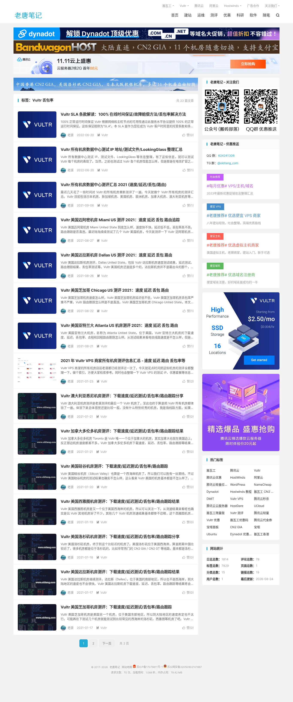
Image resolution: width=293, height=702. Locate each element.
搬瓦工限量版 (216, 513)
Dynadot (213, 491)
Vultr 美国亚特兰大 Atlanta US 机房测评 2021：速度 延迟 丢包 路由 (119, 325)
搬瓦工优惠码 (239, 520)
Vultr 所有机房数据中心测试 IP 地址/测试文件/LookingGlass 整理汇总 (122, 149)
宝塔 (257, 527)
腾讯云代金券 (263, 520)
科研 (240, 15)
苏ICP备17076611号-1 (149, 667)
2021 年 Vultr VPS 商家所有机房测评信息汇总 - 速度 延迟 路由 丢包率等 (123, 360)
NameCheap (263, 484)
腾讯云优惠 (214, 477)
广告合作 (253, 6)
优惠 (227, 15)
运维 (201, 15)
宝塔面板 (213, 527)
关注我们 (271, 6)
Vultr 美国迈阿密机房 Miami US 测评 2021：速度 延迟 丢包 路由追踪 (120, 220)
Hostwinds (231, 6)
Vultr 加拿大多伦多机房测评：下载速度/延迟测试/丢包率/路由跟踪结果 (122, 431)
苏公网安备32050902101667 (184, 667)
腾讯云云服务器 (217, 506)
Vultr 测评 (236, 513)
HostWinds (237, 477)
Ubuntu (212, 534)
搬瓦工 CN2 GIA (264, 491)
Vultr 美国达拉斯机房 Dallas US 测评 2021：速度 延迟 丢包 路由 (116, 255)
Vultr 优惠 (213, 520)
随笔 (266, 15)
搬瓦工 (166, 6)
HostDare (236, 506)
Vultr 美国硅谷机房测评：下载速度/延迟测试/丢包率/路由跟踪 (114, 466)
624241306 (226, 155)
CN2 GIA (236, 527)
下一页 (106, 643)
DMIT (210, 498)
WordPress (237, 484)
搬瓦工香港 (261, 534)
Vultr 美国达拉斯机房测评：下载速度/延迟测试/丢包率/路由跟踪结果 (120, 572)
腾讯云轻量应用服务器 (217, 484)
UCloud (259, 506)
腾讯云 (199, 6)
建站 (188, 15)
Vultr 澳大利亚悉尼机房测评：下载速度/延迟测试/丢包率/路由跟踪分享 (122, 396)
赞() (188, 135)
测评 (214, 15)
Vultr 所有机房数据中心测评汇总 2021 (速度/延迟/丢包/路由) (113, 184)
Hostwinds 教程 (241, 491)
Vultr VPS (236, 498)
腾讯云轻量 (261, 513)
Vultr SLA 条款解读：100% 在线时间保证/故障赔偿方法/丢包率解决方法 (123, 114)
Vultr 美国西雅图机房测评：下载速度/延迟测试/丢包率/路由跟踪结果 (120, 501)
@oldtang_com (227, 163)
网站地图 (127, 667)
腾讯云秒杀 (261, 498)
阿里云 (213, 6)
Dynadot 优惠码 (241, 534)
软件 (253, 15)
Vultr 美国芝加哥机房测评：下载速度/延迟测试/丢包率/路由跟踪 (116, 607)
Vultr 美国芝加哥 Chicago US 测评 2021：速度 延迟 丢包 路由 (115, 290)
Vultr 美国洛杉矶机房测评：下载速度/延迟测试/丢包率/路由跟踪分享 (120, 536)
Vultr (183, 6)
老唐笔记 (29, 15)
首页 (174, 15)
